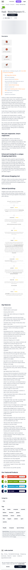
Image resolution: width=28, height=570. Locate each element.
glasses (18, 512)
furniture (11, 512)
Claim (4, 15)
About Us (9, 556)
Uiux (4, 501)
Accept (20, 566)
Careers (14, 556)
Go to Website (11, 15)
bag (4, 509)
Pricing (5, 554)
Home (3, 4)
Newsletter (11, 1)
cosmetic (23, 509)
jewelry (18, 515)
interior (12, 515)
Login (24, 1)
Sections (16, 79)
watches (5, 522)
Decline (8, 566)
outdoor (16, 518)
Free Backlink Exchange (13, 554)
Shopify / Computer (10, 4)
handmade (5, 515)
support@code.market (6, 557)
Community (3, 556)
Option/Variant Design (14, 85)
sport (22, 518)
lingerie (9, 518)
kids (4, 518)
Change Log (23, 554)
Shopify (4, 527)
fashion (4, 512)
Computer (11, 527)
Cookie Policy (21, 563)
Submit (18, 1)
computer (15, 509)
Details (14, 536)
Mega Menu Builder (11, 75)
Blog (2, 554)
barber (9, 509)
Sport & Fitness (20, 527)
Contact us (19, 556)
